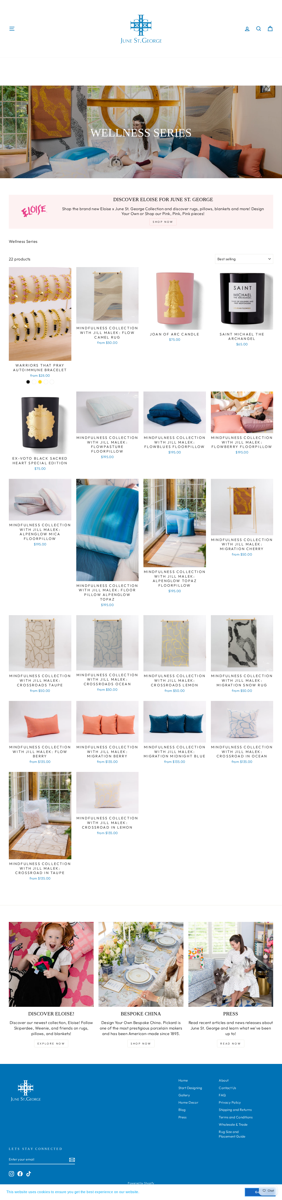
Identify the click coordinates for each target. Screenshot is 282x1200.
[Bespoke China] (140, 964)
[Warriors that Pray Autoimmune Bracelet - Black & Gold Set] (52, 382)
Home (140, 122)
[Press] (230, 964)
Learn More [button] (150, 1192)
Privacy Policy (230, 1102)
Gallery (184, 1095)
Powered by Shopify (141, 1183)
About (223, 1080)
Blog (182, 1110)
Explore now (51, 1043)
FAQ (222, 1095)
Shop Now (141, 1043)
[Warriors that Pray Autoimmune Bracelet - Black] (28, 382)
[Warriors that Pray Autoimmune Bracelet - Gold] (40, 382)
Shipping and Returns (235, 1110)
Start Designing (190, 1088)
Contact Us (227, 1088)
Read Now (230, 1043)
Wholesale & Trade (233, 1124)
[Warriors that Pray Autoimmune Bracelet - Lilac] (34, 382)
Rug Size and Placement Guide (232, 1134)
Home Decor (188, 1102)
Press (182, 1117)
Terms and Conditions (235, 1117)
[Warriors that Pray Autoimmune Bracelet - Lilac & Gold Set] (46, 382)
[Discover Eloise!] (51, 964)
